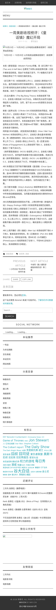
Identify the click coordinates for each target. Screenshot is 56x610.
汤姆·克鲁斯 (7, 465)
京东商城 (6, 354)
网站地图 (6, 364)
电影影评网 (7, 579)
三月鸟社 (6, 574)
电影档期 (6, 584)
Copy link (26, 279)
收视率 (21, 254)
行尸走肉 (44, 468)
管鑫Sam (21, 465)
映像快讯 (6, 379)
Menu (6, 15)
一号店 (6, 345)
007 (4, 437)
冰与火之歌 (48, 450)
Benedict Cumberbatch (17, 437)
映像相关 (6, 417)
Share (15, 279)
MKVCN (22, 602)
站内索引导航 (31, 3)
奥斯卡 (48, 454)
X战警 (24, 450)
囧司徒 (24, 454)
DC (43, 437)
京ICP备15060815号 (28, 606)
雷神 (9, 475)
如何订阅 (44, 3)
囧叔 (14, 454)
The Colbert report (13, 447)
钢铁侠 (5, 475)
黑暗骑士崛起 (24, 475)
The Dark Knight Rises (12, 450)
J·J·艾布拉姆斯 (9, 444)
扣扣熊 (12, 457)
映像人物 (6, 408)
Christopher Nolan (34, 437)
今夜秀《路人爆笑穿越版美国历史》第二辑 (38, 267)
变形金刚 (6, 454)
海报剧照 (6, 393)
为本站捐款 (7, 349)
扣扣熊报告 (22, 457)
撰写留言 (34, 41)
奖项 (5, 403)
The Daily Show (36, 447)
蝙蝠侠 (37, 468)
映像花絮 (6, 412)
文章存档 (18, 3)
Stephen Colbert (31, 444)
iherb (5, 501)
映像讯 (5, 26)
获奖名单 (31, 468)
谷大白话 (21, 471)
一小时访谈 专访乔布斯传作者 (17, 270)
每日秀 (40, 461)
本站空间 (6, 359)
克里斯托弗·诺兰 (34, 450)
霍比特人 (15, 475)
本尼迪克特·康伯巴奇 (11, 462)
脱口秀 (6, 389)
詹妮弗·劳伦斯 (8, 472)
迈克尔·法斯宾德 (36, 472)
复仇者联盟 (36, 454)
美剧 (27, 254)
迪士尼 (45, 471)
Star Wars (19, 444)
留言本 (7, 3)
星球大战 (33, 457)
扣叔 (5, 457)
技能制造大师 (8, 493)
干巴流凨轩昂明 (9, 518)
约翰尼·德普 (30, 465)
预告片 (6, 384)
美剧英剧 (12, 26)
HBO (26, 441)
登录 (24, 295)
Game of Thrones (13, 440)
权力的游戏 (27, 461)
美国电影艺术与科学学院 (12, 468)
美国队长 (24, 468)
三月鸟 (6, 488)
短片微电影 (7, 422)
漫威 (14, 464)
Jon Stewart (39, 440)
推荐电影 (20, 488)
